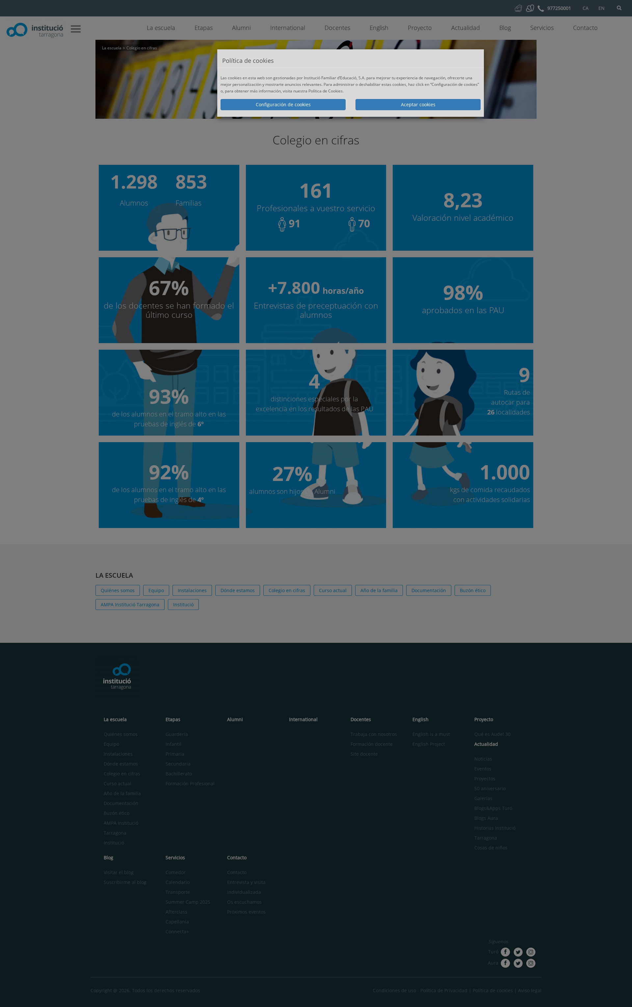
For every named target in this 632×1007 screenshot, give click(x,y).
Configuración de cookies (283, 104)
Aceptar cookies (418, 104)
